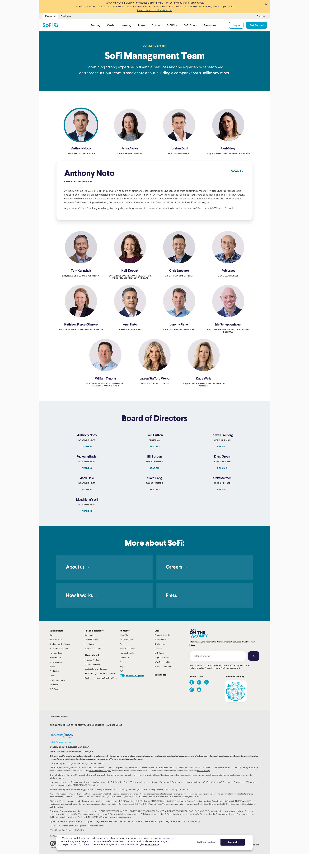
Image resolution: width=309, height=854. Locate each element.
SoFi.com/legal (203, 770)
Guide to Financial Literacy (95, 669)
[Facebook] (191, 682)
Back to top (160, 674)
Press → (174, 595)
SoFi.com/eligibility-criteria (119, 814)
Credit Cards (55, 671)
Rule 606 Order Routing (60, 742)
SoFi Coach (55, 689)
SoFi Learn (89, 635)
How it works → (82, 595)
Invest (52, 666)
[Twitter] (206, 682)
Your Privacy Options (135, 675)
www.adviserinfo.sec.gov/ (100, 770)
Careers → (176, 567)
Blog (122, 666)
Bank (52, 635)
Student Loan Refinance (60, 644)
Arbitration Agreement (230, 668)
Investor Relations (127, 648)
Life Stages (89, 644)
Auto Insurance (56, 662)
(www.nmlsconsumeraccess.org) (117, 817)
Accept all (233, 842)
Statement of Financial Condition (69, 746)
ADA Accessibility (162, 662)
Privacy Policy (210, 668)
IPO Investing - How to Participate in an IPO (101, 673)
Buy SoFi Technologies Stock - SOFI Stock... (101, 678)
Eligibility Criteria (161, 657)
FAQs (122, 671)
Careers (123, 662)
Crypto (53, 675)
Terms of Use (160, 639)
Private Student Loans (59, 648)
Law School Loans (57, 680)
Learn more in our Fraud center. (154, 10)
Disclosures (159, 644)
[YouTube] (199, 689)
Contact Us (124, 657)
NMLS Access (160, 653)
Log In (236, 25)
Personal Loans (56, 639)
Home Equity (55, 657)
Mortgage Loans (56, 653)
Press (122, 644)
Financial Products (92, 660)
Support (262, 16)
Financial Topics (91, 639)
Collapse (238, 171)
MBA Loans (54, 684)
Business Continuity (163, 666)
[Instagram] (191, 689)
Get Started (257, 25)
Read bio (87, 447)
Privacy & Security (162, 635)
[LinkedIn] (199, 682)
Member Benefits (127, 653)
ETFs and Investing (92, 664)
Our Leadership (126, 639)
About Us (124, 635)
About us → (78, 567)
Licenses (158, 648)
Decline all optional (206, 842)
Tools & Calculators (92, 648)
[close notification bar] (265, 4)
